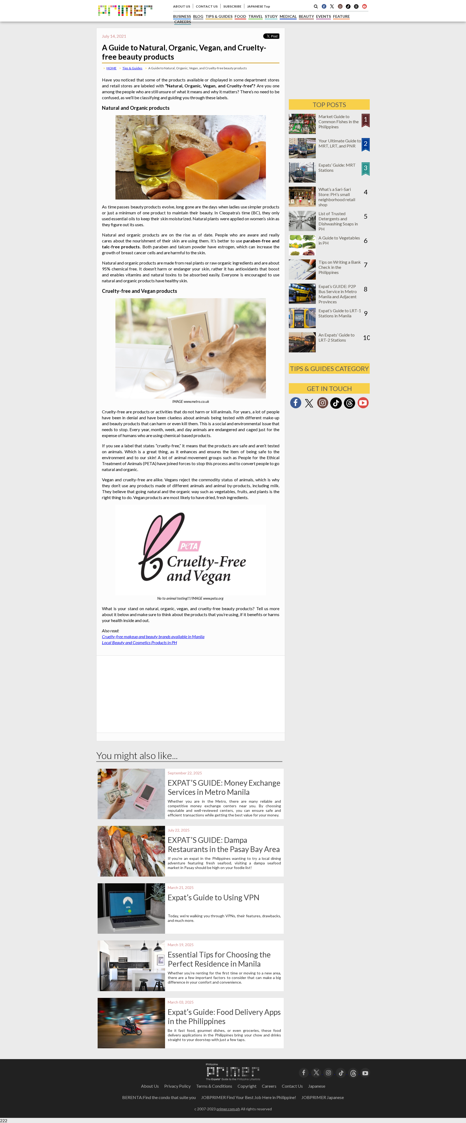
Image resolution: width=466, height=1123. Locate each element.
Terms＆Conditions (214, 1085)
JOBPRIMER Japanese (322, 1097)
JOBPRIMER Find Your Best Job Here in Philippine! (248, 1097)
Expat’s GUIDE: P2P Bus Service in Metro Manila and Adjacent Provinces (337, 294)
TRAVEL (255, 16)
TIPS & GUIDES (218, 16)
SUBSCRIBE (232, 6)
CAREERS (182, 21)
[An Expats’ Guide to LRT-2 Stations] (302, 350)
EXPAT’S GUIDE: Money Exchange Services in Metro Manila (224, 787)
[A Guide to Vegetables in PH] (302, 253)
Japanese (316, 1085)
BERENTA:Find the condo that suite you (159, 1097)
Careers (269, 1085)
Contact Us (292, 1085)
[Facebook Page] (324, 6)
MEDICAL (288, 16)
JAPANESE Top (258, 6)
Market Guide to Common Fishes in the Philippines (338, 121)
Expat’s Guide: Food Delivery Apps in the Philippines (224, 1016)
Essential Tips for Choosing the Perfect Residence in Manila (219, 959)
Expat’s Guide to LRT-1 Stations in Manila (339, 313)
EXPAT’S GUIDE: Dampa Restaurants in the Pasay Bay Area (224, 844)
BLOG (198, 16)
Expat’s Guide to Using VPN (213, 897)
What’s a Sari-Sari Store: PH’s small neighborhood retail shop (336, 197)
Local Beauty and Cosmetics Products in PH (139, 642)
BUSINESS (182, 16)
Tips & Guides (132, 68)
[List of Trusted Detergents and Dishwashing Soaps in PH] (302, 229)
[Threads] (349, 408)
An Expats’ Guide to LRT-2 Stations (336, 337)
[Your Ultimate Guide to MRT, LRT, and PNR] (302, 156)
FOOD (240, 16)
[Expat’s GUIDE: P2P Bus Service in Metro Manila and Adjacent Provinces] (302, 302)
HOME (111, 68)
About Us (150, 1085)
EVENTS (323, 16)
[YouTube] (365, 1072)
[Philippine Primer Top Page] (125, 19)
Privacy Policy (177, 1085)
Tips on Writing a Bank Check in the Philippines (339, 267)
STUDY (271, 16)
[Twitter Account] (332, 6)
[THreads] (356, 8)
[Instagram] (340, 6)
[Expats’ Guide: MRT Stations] (302, 180)
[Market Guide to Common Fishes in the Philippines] (302, 132)
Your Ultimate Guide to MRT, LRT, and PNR (339, 143)
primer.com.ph (228, 1109)
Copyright (247, 1085)
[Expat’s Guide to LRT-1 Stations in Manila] (302, 326)
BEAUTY (306, 16)
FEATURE (341, 16)
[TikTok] (348, 8)
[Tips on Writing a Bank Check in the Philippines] (302, 277)
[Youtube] (364, 6)
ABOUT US (181, 6)
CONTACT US (207, 6)
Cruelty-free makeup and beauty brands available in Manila (153, 636)
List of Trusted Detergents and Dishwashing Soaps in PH (338, 221)
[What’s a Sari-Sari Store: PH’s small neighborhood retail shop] (302, 205)
